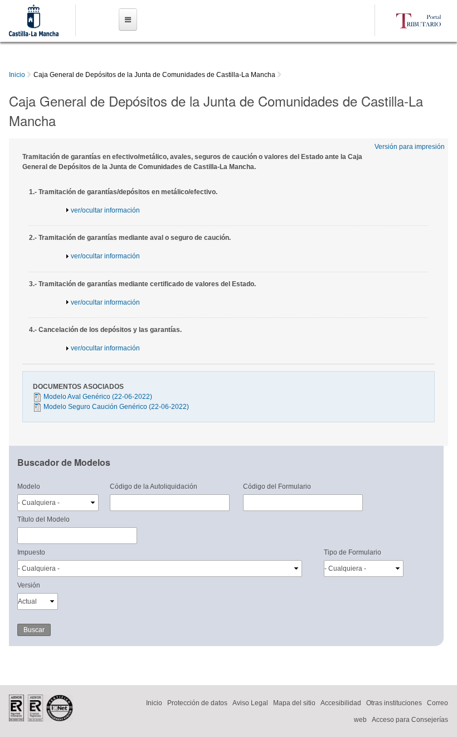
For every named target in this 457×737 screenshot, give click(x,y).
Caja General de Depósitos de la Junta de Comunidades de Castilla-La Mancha (154, 75)
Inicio (17, 75)
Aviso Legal (250, 703)
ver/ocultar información (105, 210)
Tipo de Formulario (352, 552)
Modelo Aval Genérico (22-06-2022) (97, 397)
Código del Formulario (277, 486)
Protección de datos (197, 703)
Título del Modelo (43, 519)
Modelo (28, 486)
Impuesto (31, 552)
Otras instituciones (394, 703)
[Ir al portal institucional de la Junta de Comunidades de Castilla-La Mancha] (33, 31)
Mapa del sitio (294, 703)
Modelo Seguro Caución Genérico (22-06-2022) (116, 407)
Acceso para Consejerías (410, 720)
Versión (28, 585)
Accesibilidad (340, 703)
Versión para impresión (410, 147)
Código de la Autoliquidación (153, 486)
